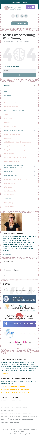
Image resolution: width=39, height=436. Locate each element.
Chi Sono (7, 95)
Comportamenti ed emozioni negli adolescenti (19, 150)
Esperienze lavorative (11, 107)
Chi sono (7, 99)
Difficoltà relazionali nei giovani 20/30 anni (17, 142)
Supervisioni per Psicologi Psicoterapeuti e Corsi (14, 166)
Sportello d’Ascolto (10, 191)
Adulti (6, 115)
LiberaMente (8, 187)
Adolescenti (8, 118)
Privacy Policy (16, 2)
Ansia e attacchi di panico (12, 134)
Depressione (8, 138)
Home (7, 67)
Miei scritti (9, 275)
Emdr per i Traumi (10, 126)
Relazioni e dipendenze (11, 161)
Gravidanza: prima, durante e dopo (15, 157)
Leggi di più (5, 373)
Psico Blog (8, 171)
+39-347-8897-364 (20, 23)
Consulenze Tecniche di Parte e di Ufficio (17, 179)
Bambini (7, 122)
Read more (7, 254)
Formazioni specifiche (11, 103)
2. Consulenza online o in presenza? (15, 389)
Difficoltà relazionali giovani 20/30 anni (17, 419)
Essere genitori (9, 154)
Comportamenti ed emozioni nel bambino (17, 413)
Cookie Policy (9, 207)
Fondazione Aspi (9, 183)
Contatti (24, 2)
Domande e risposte (12, 270)
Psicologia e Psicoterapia (14, 111)
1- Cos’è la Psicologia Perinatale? (14, 386)
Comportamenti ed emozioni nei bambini (17, 146)
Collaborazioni (10, 175)
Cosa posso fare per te (13, 130)
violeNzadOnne (9, 195)
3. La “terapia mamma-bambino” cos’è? (15, 392)
